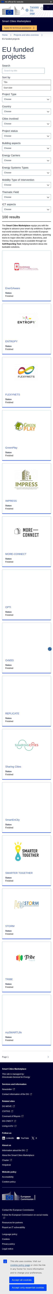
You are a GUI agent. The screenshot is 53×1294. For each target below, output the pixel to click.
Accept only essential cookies (28, 1287)
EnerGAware (12, 288)
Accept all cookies (22, 1280)
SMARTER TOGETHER (19, 873)
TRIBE (9, 979)
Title (5, 82)
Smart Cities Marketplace (14, 1069)
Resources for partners (12, 1222)
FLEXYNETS (12, 394)
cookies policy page (20, 1265)
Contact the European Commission (18, 1210)
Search (42, 8)
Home (5, 35)
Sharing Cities (13, 766)
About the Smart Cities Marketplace (18, 1155)
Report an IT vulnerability (13, 1227)
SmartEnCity (12, 819)
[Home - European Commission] (11, 10)
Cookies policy (9, 1182)
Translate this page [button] (34, 10)
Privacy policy (8, 1244)
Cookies (6, 1239)
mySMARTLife (13, 1032)
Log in (22, 8)
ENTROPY (11, 341)
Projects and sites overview (26, 35)
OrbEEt (9, 660)
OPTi (8, 607)
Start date (8, 88)
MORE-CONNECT (15, 554)
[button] (27, 10)
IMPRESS (11, 500)
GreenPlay (11, 447)
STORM (10, 926)
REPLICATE (12, 713)
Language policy (9, 1234)
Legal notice (7, 1249)
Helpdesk (6, 1165)
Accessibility (8, 1177)
